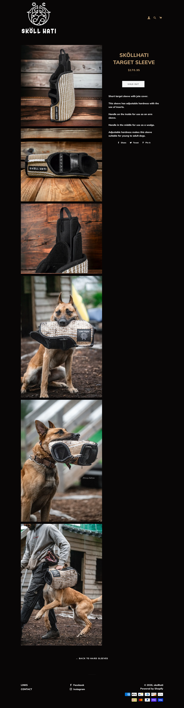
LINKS (24, 685)
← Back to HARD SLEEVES (92, 658)
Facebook (78, 685)
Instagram (79, 689)
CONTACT (26, 689)
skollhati (158, 685)
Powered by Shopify (151, 688)
